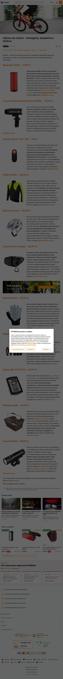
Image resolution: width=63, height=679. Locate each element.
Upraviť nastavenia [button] (18, 349)
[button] (30, 343)
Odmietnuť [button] (31, 349)
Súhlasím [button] (46, 349)
